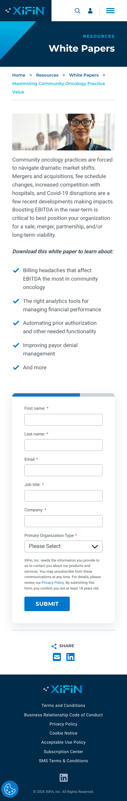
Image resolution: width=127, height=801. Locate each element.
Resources (47, 75)
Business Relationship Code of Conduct (63, 715)
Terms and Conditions (63, 705)
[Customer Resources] (90, 10)
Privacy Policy (53, 582)
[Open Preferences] (9, 789)
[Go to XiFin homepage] (25, 10)
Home (18, 75)
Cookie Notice (63, 733)
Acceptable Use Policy (63, 742)
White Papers (84, 75)
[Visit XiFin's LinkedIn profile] (64, 778)
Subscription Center (63, 751)
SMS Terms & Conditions (63, 761)
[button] (110, 10)
